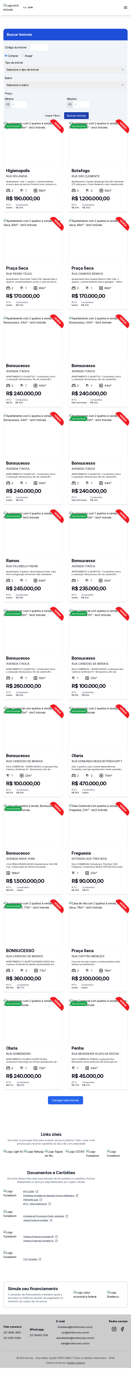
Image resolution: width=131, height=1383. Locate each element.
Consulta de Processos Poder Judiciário (43, 1216)
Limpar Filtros (52, 115)
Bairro (8, 78)
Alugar (28, 55)
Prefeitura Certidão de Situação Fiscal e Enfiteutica (48, 1195)
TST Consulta (30, 1259)
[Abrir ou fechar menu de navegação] (125, 7)
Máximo (72, 99)
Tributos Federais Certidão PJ (38, 1240)
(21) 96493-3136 (39, 1335)
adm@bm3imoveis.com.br (75, 1343)
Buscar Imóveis (76, 115)
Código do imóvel (16, 47)
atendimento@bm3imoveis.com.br (75, 1337)
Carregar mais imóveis (65, 1100)
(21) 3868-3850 (12, 1332)
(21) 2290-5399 (12, 1337)
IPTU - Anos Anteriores (35, 1204)
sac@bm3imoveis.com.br (75, 1332)
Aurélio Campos (76, 1362)
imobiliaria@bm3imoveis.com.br (75, 1327)
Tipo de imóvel (14, 62)
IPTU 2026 (28, 1191)
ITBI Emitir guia (30, 1199)
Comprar (13, 55)
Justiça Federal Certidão (35, 1220)
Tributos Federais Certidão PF (38, 1236)
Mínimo (9, 99)
